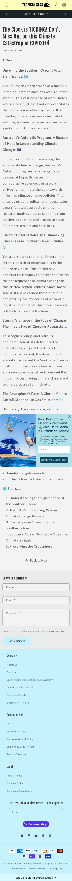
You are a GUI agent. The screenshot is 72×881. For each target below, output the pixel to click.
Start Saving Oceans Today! (54, 460)
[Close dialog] (69, 416)
